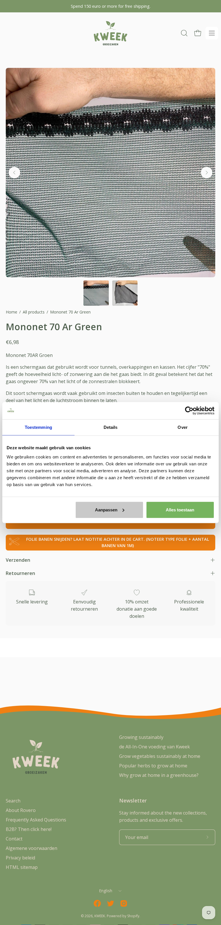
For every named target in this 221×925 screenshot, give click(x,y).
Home (11, 312)
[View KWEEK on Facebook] (97, 903)
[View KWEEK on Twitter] (110, 903)
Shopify (133, 915)
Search (13, 801)
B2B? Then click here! (29, 829)
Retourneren (20, 573)
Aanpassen (106, 509)
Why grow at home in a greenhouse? (159, 775)
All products (34, 312)
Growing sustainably (141, 737)
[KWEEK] (110, 33)
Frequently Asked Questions (36, 820)
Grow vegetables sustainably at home (159, 756)
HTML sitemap (22, 867)
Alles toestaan (180, 509)
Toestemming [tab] (38, 427)
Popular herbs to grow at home (153, 765)
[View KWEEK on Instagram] (123, 903)
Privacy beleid (20, 858)
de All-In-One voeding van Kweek (154, 747)
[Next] (206, 172)
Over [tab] (182, 427)
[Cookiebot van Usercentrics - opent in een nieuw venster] (189, 410)
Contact (14, 839)
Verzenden (18, 560)
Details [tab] (111, 427)
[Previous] (14, 172)
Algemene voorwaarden (31, 848)
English (106, 890)
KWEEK (99, 915)
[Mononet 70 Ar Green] (96, 293)
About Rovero (21, 810)
